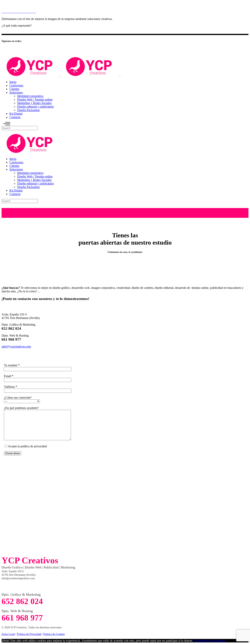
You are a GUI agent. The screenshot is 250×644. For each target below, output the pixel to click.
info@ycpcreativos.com (16, 346)
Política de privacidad (211, 640)
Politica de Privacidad (29, 634)
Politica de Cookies (54, 634)
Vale (195, 640)
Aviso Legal (8, 634)
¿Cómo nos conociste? (18, 397)
